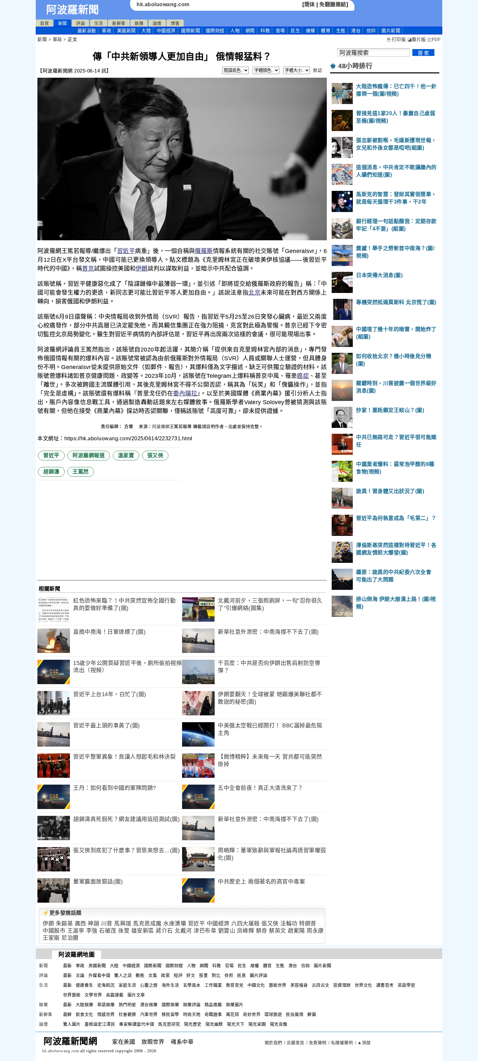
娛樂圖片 (235, 1004)
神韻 (93, 924)
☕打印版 (396, 39)
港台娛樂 (149, 1004)
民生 (295, 30)
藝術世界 (277, 985)
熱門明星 (127, 1004)
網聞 (250, 30)
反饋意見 (295, 1042)
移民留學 (170, 1014)
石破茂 (107, 931)
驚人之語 (123, 975)
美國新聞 (126, 30)
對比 (216, 975)
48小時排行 (355, 66)
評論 (80, 23)
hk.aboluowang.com (163, 4)
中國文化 (256, 985)
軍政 (106, 30)
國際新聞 (190, 30)
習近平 (126, 251)
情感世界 (106, 1014)
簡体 (309, 4)
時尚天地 (192, 1014)
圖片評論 (258, 975)
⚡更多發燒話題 (62, 913)
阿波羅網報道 (89, 455)
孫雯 (123, 931)
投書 (203, 975)
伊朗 (142, 268)
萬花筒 (232, 1014)
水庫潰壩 (174, 924)
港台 (356, 30)
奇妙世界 (251, 1014)
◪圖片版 (416, 39)
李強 (92, 931)
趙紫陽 (296, 931)
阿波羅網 (161, 426)
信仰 (371, 30)
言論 (80, 975)
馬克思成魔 (147, 924)
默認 (317, 70)
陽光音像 (278, 1024)
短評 (178, 975)
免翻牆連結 (332, 4)
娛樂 (139, 23)
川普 (107, 924)
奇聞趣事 (213, 1014)
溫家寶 (126, 455)
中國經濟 (166, 30)
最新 (86, 30)
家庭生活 (127, 985)
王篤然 (81, 471)
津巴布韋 (204, 931)
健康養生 (84, 985)
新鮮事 (119, 23)
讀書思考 (385, 985)
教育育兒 (235, 985)
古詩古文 (320, 985)
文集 (152, 975)
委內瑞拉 (185, 393)
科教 (265, 30)
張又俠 (155, 455)
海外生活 (170, 985)
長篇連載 (115, 994)
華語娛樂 (106, 1004)
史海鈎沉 (106, 985)
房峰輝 (245, 931)
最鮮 (67, 1014)
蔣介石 (164, 931)
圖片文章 (136, 994)
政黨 (165, 975)
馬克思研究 (169, 1024)
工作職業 (213, 985)
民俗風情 (294, 1014)
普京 (88, 268)
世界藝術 (72, 994)
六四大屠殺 (245, 924)
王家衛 (51, 938)
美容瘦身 (299, 985)
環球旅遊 (273, 1014)
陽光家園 (257, 1024)
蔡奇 (261, 931)
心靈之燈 (149, 985)
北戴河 (183, 931)
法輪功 (289, 924)
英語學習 (406, 985)
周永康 (315, 931)
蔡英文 (277, 931)
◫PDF (434, 39)
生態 (341, 30)
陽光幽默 (214, 1024)
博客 (175, 23)
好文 (190, 975)
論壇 (157, 23)
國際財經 (215, 30)
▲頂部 (364, 1042)
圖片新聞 (322, 965)
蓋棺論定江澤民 (100, 1024)
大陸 (146, 30)
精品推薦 (213, 1004)
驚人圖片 (72, 1024)
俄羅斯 (204, 251)
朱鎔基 (64, 924)
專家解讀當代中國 (136, 1024)
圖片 (390, 30)
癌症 (303, 376)
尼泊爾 (70, 938)
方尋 (129, 426)
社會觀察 (127, 1014)
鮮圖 (311, 1014)
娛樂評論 (192, 1004)
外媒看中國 (99, 975)
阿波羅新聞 (72, 10)
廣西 (80, 924)
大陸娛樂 (84, 1004)
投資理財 (342, 985)
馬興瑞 (122, 924)
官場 (280, 30)
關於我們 (273, 1042)
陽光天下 (236, 1024)
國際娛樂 (170, 1004)
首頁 (44, 23)
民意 (241, 975)
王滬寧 (76, 931)
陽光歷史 (193, 1024)
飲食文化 (84, 1014)
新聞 (62, 23)
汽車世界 (149, 1014)
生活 (98, 23)
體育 (325, 30)
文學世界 (93, 994)
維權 (310, 30)
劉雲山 (226, 931)
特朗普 (307, 924)
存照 (228, 975)
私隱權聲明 (342, 1042)
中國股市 (54, 931)
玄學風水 (192, 985)
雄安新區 (142, 931)
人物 (235, 30)
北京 (254, 292)
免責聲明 (317, 1042)
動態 (140, 975)
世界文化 (363, 985)
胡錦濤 (51, 471)
